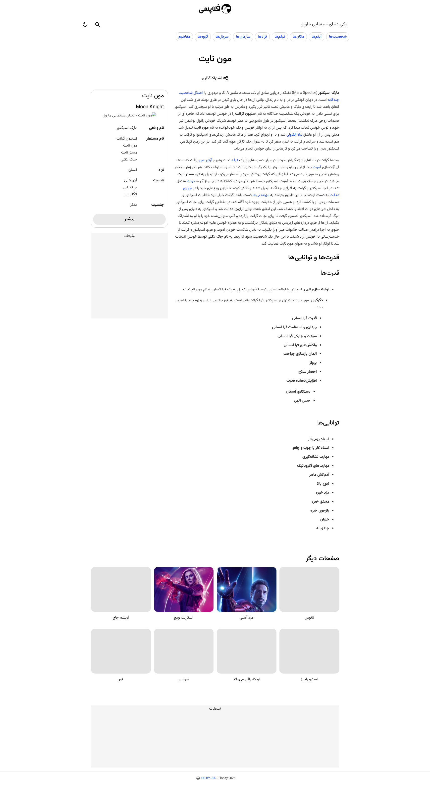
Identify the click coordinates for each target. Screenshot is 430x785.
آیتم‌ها (317, 37)
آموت (317, 167)
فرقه (234, 160)
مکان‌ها (298, 37)
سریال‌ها (221, 37)
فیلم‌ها (279, 37)
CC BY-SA (208, 778)
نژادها (262, 37)
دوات (191, 181)
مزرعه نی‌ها (261, 195)
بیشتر (129, 219)
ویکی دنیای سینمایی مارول (324, 24)
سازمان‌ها (243, 37)
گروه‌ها (203, 37)
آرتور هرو (205, 160)
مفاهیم (184, 37)
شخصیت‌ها (338, 37)
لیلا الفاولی (294, 135)
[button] (97, 24)
